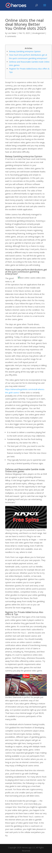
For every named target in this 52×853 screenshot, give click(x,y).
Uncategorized (38, 33)
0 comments (10, 36)
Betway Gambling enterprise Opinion (25, 51)
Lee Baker (12, 33)
